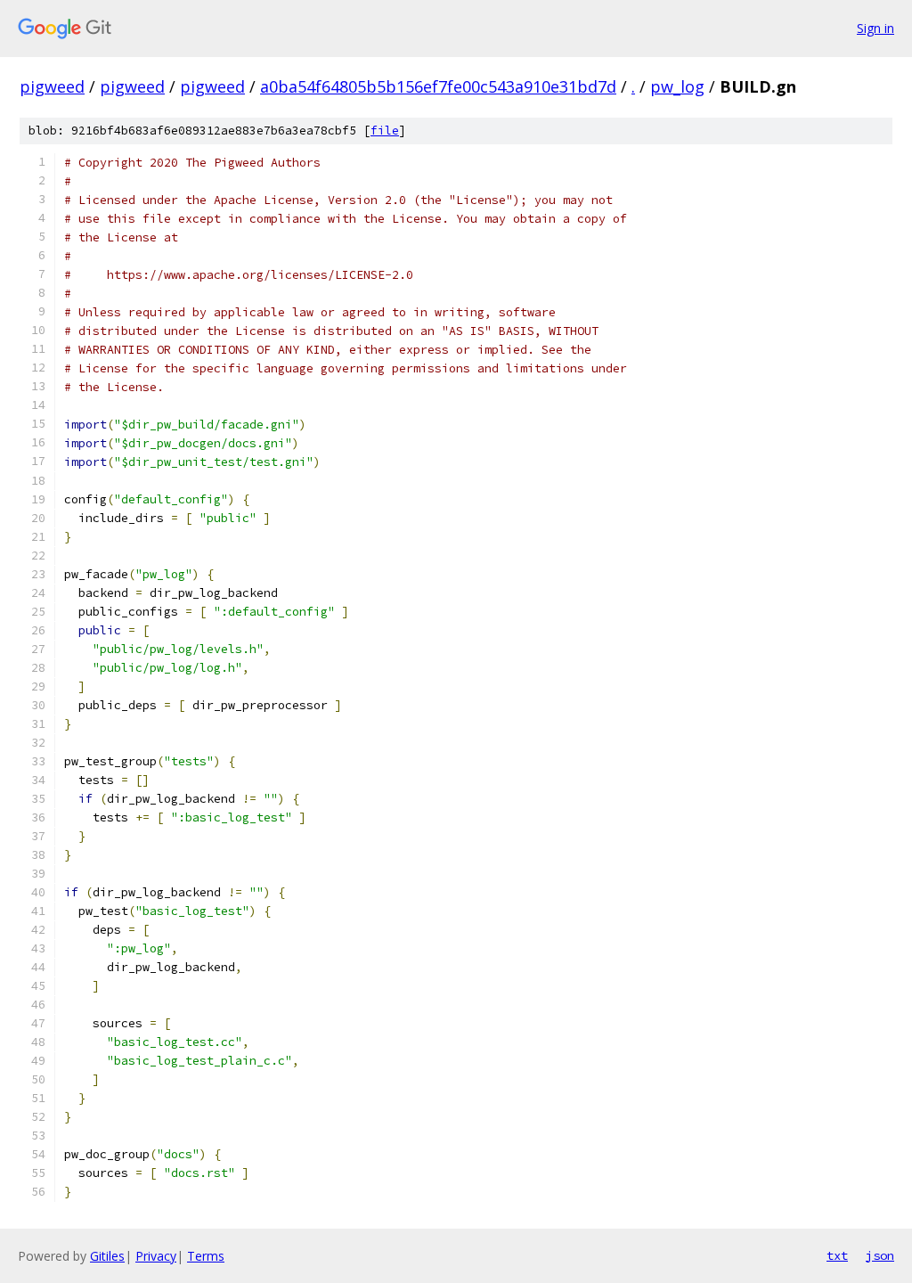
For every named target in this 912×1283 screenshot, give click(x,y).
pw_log (677, 86)
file (384, 130)
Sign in (875, 28)
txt (837, 1255)
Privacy (155, 1255)
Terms (205, 1255)
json (880, 1255)
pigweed (52, 86)
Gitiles (107, 1255)
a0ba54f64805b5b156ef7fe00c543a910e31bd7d (438, 86)
